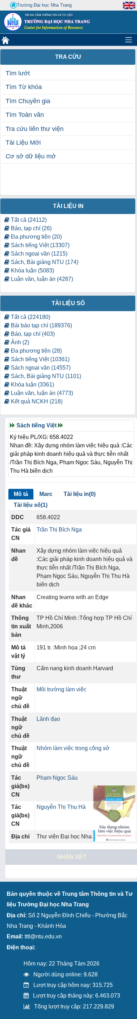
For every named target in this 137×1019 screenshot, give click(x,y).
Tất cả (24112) (28, 220)
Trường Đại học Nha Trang (44, 5)
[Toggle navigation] (128, 40)
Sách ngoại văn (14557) (40, 368)
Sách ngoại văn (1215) (38, 254)
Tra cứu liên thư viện (35, 128)
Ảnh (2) (19, 342)
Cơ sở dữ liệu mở (31, 156)
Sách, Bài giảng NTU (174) (43, 262)
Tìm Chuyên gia (28, 101)
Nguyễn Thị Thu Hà (61, 807)
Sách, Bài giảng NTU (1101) (45, 376)
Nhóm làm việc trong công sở (73, 748)
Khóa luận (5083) (31, 270)
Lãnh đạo (48, 719)
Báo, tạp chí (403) (32, 334)
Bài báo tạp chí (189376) (40, 325)
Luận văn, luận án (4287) (41, 279)
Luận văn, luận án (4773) (41, 393)
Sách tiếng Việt (37, 425)
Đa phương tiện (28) (35, 351)
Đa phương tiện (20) (35, 237)
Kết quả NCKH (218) (36, 401)
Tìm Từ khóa (24, 86)
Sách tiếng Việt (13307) (39, 245)
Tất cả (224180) (29, 317)
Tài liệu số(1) (30, 505)
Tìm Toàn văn (25, 114)
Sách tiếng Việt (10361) (39, 359)
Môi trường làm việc (61, 689)
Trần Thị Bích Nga (59, 530)
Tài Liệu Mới (23, 142)
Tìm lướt (18, 73)
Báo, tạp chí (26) (30, 228)
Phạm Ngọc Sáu (57, 778)
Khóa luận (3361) (31, 385)
